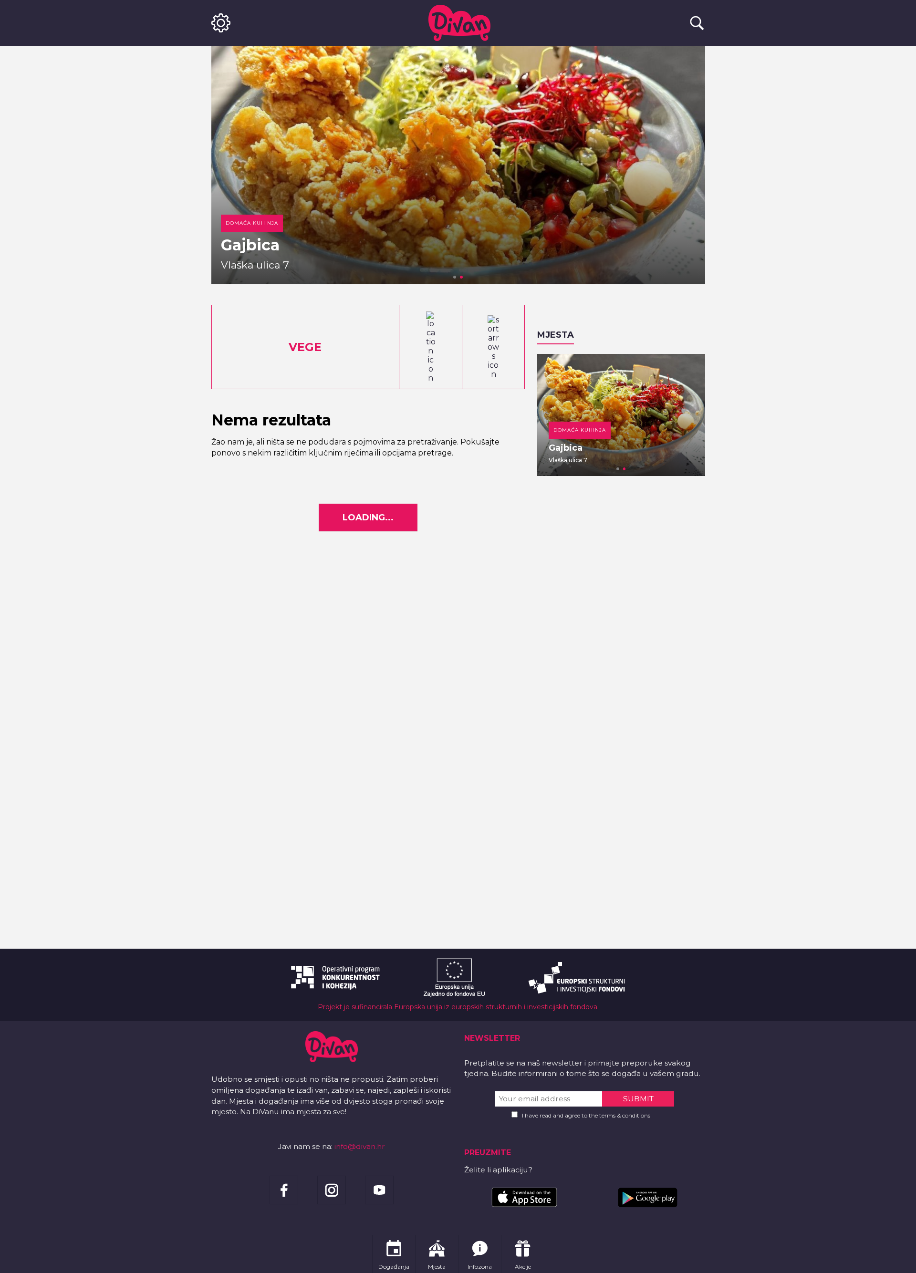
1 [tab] (454, 277)
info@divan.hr (359, 1146)
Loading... (368, 517)
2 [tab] (461, 277)
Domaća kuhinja (252, 223)
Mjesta (555, 335)
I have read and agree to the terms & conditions (586, 1115)
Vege (305, 347)
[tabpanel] (458, 165)
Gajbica (250, 245)
